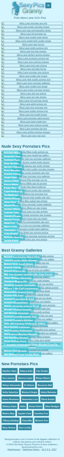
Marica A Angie (29, 392)
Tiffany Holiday (10, 420)
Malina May (8, 413)
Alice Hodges (52, 406)
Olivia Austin (48, 399)
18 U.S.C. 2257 (49, 449)
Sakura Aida (26, 371)
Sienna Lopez (25, 378)
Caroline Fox (41, 413)
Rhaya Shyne (43, 378)
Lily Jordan (42, 371)
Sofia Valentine (10, 392)
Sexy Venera (8, 427)
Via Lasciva (8, 378)
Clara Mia (27, 420)
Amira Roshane (10, 399)
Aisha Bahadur (48, 392)
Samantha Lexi (30, 399)
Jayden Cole (24, 413)
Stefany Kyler (9, 406)
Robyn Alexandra (11, 385)
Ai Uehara (29, 385)
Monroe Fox (41, 420)
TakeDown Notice (30, 449)
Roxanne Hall (45, 385)
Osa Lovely (25, 427)
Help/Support (13, 449)
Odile (23, 406)
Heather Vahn (9, 371)
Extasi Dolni (35, 406)
